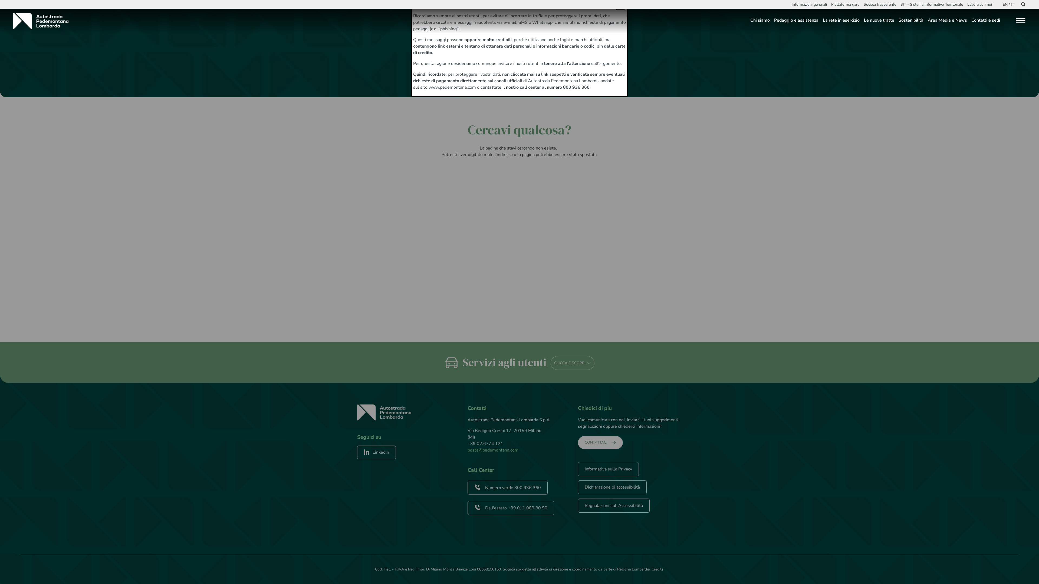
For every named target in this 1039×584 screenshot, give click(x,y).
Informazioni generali (809, 4)
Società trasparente (880, 4)
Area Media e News (947, 20)
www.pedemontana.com (452, 87)
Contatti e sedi (985, 20)
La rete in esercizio (841, 20)
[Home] (43, 21)
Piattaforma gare (845, 4)
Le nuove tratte (879, 20)
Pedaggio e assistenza (796, 20)
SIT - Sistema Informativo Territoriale (931, 4)
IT (1012, 4)
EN (1005, 4)
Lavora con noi (979, 4)
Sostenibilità (911, 20)
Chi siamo (760, 20)
